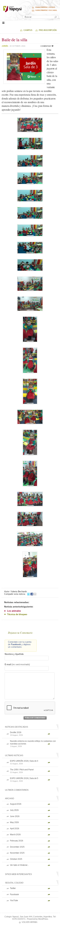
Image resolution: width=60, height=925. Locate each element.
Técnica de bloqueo (17, 614)
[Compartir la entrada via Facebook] (31, 594)
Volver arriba (29, 922)
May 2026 (14, 822)
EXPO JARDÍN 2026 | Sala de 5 (24, 779)
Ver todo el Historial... (19, 865)
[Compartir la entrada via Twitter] (28, 594)
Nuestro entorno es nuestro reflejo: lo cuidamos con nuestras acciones (33, 743)
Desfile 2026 (16, 733)
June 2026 (15, 816)
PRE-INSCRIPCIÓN (48, 30)
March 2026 (15, 834)
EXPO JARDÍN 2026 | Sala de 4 (24, 762)
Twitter (13, 888)
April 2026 (14, 828)
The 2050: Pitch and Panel (22, 770)
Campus (28, 30)
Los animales (14, 611)
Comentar (45, 46)
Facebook (14, 894)
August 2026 (15, 804)
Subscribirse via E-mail (46, 10)
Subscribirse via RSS (45, 7)
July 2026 (14, 810)
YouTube (14, 900)
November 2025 (17, 853)
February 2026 (16, 841)
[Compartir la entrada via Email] (35, 594)
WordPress (43, 919)
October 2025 (16, 859)
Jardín (5, 46)
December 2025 (17, 847)
